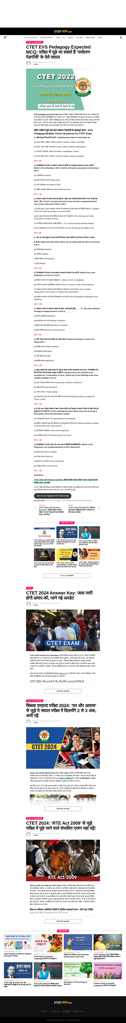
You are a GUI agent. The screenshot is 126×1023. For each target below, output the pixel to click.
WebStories (90, 37)
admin (36, 64)
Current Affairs (46, 37)
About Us (45, 1011)
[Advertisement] (63, 14)
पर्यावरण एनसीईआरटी (66, 778)
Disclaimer (66, 1011)
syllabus (79, 37)
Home (58, 37)
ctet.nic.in (63, 673)
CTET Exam (67, 500)
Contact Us (55, 1011)
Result (70, 37)
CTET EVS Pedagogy (54, 500)
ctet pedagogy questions (82, 500)
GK (64, 37)
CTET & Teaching (30, 37)
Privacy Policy (78, 1011)
